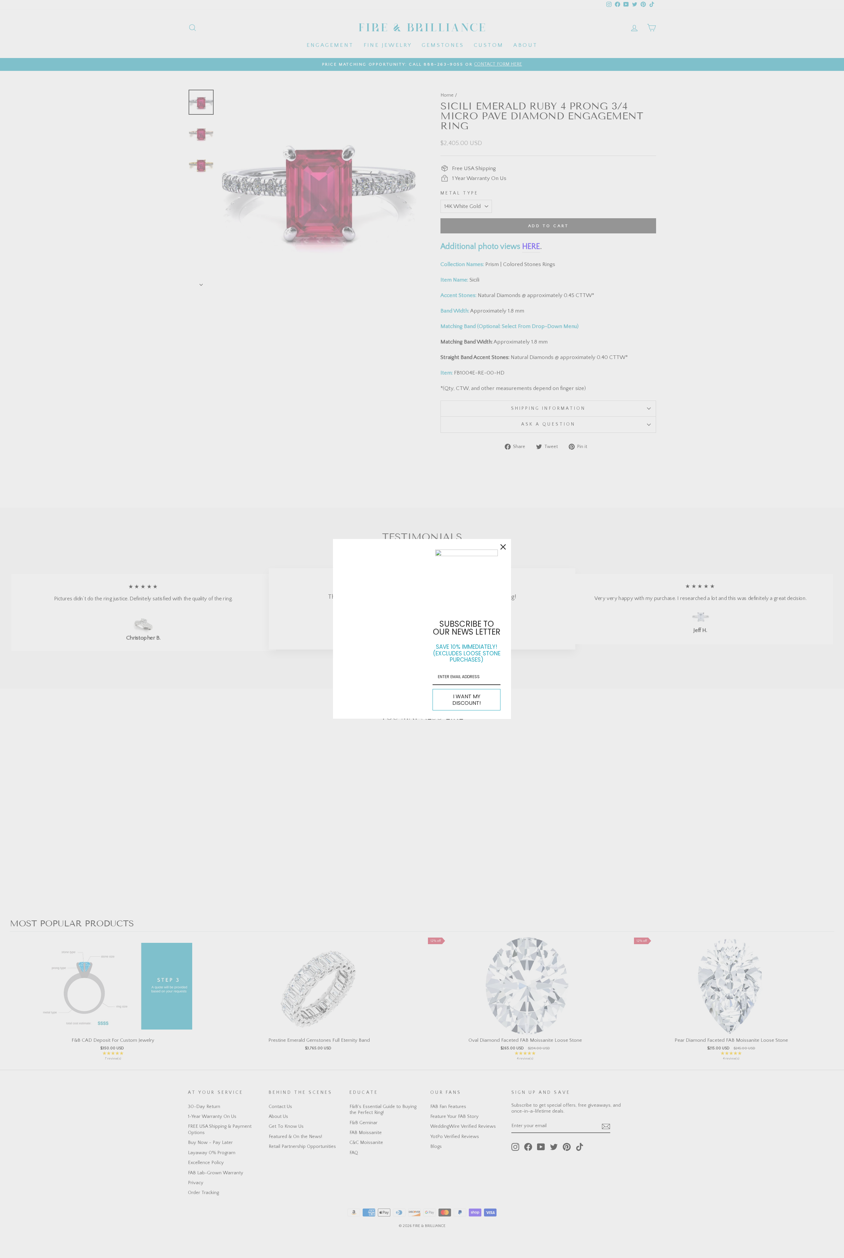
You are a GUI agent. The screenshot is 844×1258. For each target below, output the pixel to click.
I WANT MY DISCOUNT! (466, 699)
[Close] (503, 547)
